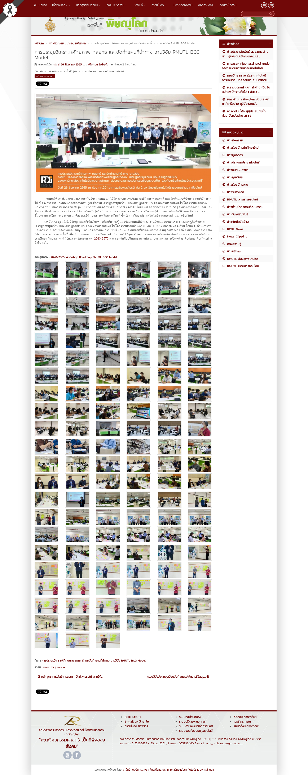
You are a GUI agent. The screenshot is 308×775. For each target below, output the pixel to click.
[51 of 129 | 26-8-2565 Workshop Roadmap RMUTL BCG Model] (108, 411)
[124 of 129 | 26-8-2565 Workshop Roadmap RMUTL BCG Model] (139, 623)
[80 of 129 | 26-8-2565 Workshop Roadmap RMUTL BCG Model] (77, 499)
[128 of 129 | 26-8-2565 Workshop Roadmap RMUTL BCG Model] (77, 640)
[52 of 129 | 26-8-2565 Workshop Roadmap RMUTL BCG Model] (139, 411)
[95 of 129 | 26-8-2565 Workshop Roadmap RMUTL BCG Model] (169, 534)
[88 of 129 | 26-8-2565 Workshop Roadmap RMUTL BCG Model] (139, 517)
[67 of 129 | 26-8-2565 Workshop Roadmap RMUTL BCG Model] (47, 464)
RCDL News (234, 229)
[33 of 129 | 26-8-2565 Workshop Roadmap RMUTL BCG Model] (108, 358)
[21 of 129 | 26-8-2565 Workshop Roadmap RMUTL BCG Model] (108, 323)
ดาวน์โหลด (157, 5)
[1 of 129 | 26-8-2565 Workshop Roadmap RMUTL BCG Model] (47, 269)
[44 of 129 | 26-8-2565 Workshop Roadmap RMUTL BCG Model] (77, 393)
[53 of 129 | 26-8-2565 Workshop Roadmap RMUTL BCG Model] (169, 411)
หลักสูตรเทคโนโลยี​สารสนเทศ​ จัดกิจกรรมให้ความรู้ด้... (71, 677)
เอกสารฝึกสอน (227, 5)
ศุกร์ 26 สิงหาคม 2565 (68, 64)
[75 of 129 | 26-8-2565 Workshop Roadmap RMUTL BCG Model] (108, 481)
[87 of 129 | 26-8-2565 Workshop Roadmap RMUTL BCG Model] (108, 517)
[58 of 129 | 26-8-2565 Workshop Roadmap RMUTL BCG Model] (139, 429)
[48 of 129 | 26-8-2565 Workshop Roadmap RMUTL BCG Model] (200, 393)
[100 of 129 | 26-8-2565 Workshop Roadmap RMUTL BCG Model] (139, 552)
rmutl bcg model (54, 667)
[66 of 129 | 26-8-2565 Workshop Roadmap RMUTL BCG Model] (200, 446)
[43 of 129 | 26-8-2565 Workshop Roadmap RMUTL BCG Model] (47, 393)
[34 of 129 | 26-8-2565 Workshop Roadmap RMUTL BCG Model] (139, 358)
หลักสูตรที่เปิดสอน (87, 5)
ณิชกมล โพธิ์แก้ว (98, 64)
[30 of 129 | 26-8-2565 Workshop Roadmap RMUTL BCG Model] (200, 340)
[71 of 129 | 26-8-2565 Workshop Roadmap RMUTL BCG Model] (169, 464)
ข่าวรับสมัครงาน (237, 184)
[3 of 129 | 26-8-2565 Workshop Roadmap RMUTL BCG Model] (108, 269)
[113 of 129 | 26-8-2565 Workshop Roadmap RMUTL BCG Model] (169, 587)
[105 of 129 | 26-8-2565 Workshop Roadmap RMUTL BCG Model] (108, 570)
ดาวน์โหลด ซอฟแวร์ (136, 726)
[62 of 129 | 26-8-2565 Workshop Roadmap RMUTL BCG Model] (77, 446)
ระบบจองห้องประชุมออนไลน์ (195, 731)
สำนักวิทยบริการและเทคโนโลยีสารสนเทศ (146, 769)
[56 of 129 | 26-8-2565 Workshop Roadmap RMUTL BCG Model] (77, 429)
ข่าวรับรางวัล (235, 192)
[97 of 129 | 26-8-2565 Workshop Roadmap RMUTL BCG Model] (47, 552)
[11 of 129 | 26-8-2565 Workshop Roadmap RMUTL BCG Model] (169, 287)
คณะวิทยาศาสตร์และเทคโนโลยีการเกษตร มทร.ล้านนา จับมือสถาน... (245, 77)
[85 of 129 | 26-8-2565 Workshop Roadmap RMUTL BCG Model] (47, 517)
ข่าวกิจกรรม (234, 140)
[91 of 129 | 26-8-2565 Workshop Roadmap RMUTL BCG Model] (47, 534)
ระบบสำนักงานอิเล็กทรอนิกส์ (196, 726)
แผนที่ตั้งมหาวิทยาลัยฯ (246, 726)
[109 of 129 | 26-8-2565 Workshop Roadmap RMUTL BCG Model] (47, 587)
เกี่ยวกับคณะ (59, 5)
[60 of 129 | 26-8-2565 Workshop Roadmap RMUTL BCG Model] (200, 429)
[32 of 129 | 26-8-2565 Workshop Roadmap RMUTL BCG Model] (77, 358)
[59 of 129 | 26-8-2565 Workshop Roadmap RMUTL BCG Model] (169, 429)
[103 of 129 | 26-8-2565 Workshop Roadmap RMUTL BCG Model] (47, 570)
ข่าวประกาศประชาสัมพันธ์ (243, 162)
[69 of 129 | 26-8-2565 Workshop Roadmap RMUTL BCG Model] (108, 464)
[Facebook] (76, 755)
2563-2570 (101, 238)
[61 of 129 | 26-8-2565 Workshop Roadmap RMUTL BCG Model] (47, 446)
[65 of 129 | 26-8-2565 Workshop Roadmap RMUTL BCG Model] (169, 446)
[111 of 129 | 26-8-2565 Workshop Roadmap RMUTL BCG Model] (108, 587)
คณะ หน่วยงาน (115, 5)
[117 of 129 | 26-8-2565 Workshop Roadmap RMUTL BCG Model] (108, 605)
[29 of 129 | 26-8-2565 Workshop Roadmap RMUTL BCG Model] (169, 340)
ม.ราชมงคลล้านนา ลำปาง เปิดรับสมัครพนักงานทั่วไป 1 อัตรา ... (246, 89)
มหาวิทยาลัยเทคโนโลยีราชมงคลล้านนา (192, 769)
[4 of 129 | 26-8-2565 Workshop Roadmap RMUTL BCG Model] (139, 269)
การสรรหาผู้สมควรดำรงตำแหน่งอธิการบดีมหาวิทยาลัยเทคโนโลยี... (245, 65)
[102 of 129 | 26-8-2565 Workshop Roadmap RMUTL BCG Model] (200, 552)
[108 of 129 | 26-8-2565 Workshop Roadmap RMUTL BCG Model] (200, 570)
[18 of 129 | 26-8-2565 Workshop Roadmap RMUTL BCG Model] (200, 305)
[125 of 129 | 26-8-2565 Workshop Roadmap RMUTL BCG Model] (169, 623)
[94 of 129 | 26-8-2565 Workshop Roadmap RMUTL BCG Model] (139, 534)
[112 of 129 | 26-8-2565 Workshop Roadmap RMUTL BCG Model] (139, 587)
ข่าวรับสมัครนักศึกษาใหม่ (242, 147)
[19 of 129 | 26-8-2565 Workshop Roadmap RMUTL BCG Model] (47, 323)
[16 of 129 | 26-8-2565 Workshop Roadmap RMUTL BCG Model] (139, 305)
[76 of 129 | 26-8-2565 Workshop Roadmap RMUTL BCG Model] (139, 481)
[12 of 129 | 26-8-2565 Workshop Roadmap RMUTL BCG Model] (200, 287)
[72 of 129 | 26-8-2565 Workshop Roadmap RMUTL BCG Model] (200, 464)
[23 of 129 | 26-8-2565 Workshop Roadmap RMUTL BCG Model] (169, 323)
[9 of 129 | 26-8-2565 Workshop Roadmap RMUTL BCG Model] (108, 287)
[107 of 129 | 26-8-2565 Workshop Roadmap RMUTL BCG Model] (169, 570)
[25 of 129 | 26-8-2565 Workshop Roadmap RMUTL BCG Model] (47, 340)
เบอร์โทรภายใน (242, 721)
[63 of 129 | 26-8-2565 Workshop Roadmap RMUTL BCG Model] (108, 446)
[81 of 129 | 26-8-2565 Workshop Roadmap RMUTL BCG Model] (108, 499)
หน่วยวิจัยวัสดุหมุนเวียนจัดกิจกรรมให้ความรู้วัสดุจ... (177, 677)
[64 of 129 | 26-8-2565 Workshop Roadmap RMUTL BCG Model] (139, 446)
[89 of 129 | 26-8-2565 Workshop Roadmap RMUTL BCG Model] (169, 517)
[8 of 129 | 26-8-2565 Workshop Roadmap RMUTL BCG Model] (77, 287)
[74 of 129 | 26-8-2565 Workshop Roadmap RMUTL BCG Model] (77, 481)
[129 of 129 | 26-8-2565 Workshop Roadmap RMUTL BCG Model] (108, 640)
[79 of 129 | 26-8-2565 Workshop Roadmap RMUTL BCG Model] (47, 499)
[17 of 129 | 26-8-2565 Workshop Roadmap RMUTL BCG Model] (169, 305)
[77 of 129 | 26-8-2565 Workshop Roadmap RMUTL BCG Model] (169, 481)
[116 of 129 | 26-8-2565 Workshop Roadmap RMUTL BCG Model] (77, 605)
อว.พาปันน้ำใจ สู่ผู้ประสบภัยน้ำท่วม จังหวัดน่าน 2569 (244, 113)
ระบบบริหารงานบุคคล (192, 721)
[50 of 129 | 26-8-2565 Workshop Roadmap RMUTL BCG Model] (77, 411)
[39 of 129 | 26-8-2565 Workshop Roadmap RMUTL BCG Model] (108, 375)
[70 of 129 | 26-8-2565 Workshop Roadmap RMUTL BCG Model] (139, 464)
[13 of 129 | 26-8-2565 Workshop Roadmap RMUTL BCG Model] (47, 305)
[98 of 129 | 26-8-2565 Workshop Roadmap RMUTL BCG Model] (77, 552)
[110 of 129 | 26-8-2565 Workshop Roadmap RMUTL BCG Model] (77, 587)
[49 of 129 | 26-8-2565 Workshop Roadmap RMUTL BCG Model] (47, 411)
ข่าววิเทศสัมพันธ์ (237, 214)
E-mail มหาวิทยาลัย (137, 721)
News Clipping (236, 236)
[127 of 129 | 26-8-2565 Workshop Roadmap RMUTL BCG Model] (47, 640)
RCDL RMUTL (133, 717)
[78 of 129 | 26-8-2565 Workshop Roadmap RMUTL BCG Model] (200, 481)
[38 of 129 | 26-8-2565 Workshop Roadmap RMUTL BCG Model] (77, 375)
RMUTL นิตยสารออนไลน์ (242, 266)
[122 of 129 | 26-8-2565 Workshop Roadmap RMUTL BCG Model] (77, 623)
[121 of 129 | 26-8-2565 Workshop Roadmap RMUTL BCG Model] (47, 623)
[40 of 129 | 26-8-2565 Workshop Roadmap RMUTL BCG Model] (139, 375)
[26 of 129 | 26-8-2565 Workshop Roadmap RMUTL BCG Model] (77, 340)
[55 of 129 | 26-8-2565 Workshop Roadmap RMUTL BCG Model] (47, 429)
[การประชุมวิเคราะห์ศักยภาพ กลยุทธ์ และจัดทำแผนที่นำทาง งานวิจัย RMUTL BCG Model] (123, 142)
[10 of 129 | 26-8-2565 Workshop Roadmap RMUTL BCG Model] (139, 287)
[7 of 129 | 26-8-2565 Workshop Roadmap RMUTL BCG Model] (47, 287)
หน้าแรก (42, 5)
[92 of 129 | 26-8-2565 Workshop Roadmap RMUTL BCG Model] (77, 534)
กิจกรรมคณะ (206, 5)
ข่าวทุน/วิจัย (234, 177)
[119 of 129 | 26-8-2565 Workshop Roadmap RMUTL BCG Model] (169, 605)
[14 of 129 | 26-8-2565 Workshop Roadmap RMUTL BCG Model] (77, 305)
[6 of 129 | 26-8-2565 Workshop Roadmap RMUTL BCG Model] (200, 269)
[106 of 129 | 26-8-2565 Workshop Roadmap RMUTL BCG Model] (139, 570)
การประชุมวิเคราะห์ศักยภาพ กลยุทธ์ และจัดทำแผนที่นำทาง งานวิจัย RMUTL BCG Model (94, 660)
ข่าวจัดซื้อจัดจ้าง (237, 221)
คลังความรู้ (233, 243)
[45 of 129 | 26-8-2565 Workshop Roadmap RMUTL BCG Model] (108, 393)
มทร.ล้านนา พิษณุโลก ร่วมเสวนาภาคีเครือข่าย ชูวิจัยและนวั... (245, 101)
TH (264, 5)
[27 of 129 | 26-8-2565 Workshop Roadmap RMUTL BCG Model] (108, 340)
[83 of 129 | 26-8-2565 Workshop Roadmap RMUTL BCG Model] (169, 499)
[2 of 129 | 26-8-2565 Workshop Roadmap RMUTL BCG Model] (77, 269)
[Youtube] (67, 755)
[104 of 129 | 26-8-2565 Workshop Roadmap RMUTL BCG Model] (77, 570)
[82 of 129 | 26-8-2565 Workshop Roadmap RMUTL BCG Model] (139, 499)
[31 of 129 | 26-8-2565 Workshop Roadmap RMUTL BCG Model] (47, 358)
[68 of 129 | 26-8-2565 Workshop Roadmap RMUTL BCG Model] (77, 464)
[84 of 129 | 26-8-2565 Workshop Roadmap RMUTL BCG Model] (200, 499)
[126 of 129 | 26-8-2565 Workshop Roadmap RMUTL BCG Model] (200, 623)
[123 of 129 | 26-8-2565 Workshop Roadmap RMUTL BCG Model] (108, 623)
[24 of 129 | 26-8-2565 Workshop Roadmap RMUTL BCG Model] (200, 323)
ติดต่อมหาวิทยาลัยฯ (245, 717)
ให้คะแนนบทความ (44, 76)
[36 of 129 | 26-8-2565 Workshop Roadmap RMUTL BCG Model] (200, 358)
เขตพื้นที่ (138, 5)
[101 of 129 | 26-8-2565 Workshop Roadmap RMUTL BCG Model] (169, 552)
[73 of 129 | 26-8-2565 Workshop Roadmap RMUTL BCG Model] (47, 481)
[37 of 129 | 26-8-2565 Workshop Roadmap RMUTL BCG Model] (47, 375)
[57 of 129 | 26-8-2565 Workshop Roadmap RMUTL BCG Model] (108, 429)
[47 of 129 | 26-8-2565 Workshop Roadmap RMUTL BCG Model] (169, 393)
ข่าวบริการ (233, 251)
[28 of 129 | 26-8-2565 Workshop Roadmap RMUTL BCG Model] (139, 340)
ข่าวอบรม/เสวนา (237, 169)
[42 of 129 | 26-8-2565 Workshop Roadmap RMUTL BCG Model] (200, 375)
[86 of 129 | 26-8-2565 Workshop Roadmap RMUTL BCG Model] (77, 517)
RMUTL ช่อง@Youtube (242, 258)
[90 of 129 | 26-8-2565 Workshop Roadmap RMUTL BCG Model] (200, 517)
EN (271, 5)
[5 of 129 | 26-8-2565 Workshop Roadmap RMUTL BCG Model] (169, 269)
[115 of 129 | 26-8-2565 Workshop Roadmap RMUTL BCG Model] (47, 605)
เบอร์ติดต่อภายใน (183, 5)
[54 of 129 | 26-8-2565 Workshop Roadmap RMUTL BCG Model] (200, 411)
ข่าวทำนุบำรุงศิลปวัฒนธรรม (244, 206)
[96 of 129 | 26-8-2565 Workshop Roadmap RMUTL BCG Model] (200, 534)
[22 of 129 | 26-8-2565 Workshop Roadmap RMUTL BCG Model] (139, 323)
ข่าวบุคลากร (234, 155)
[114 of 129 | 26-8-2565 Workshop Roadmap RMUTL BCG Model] (200, 587)
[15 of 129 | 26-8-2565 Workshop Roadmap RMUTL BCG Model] (108, 305)
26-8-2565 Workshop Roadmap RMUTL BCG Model (84, 257)
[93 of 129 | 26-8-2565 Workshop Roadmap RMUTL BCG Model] (108, 534)
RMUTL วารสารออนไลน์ (242, 199)
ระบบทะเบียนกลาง (190, 717)
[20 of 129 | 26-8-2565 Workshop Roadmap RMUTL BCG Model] (77, 323)
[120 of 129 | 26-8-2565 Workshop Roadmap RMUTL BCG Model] (200, 605)
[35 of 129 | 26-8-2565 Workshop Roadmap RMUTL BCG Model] (169, 358)
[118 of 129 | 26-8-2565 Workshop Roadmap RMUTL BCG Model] (139, 605)
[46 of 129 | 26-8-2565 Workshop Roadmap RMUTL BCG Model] (139, 393)
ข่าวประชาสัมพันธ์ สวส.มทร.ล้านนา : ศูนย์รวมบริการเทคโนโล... (245, 53)
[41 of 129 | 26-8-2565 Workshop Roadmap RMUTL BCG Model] (169, 375)
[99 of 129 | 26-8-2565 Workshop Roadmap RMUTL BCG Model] (108, 552)
